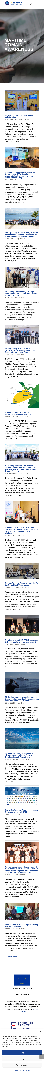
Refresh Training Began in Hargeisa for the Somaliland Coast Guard (21, 584)
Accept (22, 1053)
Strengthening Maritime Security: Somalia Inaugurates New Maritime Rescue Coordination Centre (20, 350)
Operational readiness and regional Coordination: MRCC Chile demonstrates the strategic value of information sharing (20, 175)
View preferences (22, 1065)
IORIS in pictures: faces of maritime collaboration (20, 116)
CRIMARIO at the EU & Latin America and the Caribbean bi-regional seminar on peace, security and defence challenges (21, 530)
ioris (16, 119)
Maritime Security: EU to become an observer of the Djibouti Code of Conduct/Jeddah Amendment (20, 755)
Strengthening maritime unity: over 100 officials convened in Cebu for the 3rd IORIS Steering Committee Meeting (21, 234)
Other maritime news (22, 759)
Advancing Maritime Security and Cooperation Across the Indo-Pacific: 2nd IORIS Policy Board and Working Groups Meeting (21, 468)
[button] (40, 1032)
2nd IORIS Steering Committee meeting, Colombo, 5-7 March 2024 (22, 811)
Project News (24, 119)
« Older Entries (10, 957)
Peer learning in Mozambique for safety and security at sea (21, 925)
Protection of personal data (22, 1070)
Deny (22, 1059)
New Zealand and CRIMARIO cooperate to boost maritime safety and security (22, 641)
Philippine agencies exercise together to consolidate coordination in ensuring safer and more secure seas (22, 699)
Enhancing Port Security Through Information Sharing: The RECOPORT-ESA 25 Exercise (21, 293)
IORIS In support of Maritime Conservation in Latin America (18, 413)
